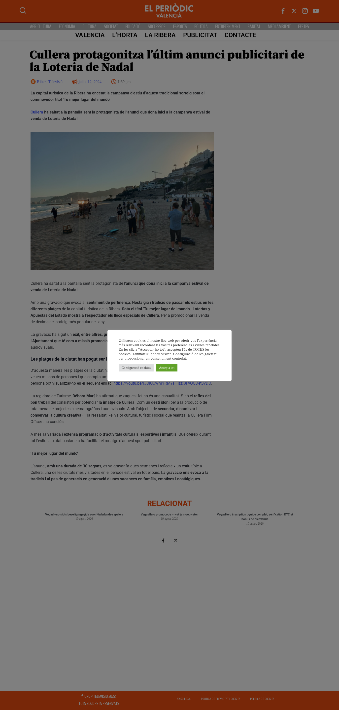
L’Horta (124, 35)
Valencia (90, 35)
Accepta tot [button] (166, 367)
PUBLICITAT (200, 35)
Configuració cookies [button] (136, 367)
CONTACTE (240, 35)
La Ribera (160, 35)
